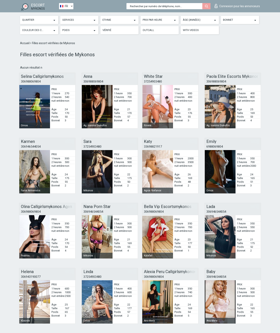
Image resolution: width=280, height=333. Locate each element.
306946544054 (31, 146)
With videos (191, 30)
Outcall (148, 30)
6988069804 (214, 146)
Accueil (25, 43)
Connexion (239, 6)
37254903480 (153, 81)
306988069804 (31, 81)
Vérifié (106, 30)
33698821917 (153, 146)
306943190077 (31, 277)
